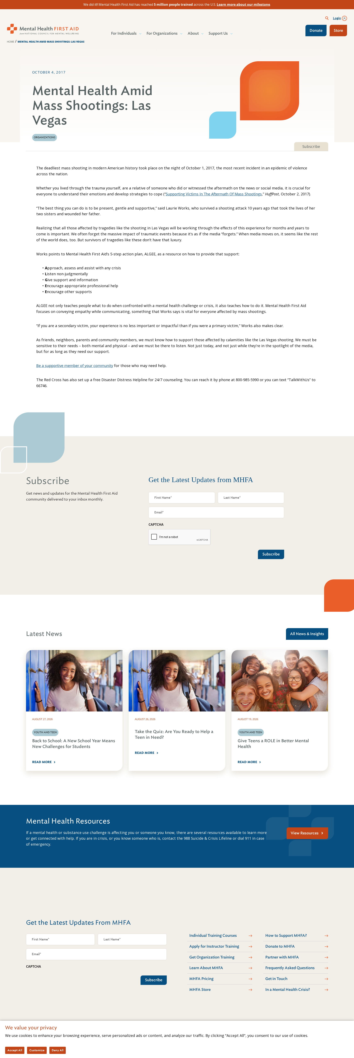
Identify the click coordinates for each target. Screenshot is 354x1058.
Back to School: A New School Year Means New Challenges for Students (73, 743)
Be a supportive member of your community (74, 365)
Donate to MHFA (280, 946)
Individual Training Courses (213, 935)
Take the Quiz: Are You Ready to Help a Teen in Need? (174, 734)
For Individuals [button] (124, 33)
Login (337, 18)
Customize (36, 1050)
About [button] (193, 33)
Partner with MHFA (282, 957)
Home (10, 41)
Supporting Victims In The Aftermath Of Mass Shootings (214, 193)
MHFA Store (200, 989)
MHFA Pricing (201, 978)
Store (338, 30)
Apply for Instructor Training (214, 946)
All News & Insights (307, 633)
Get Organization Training (211, 957)
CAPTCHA (156, 524)
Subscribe (311, 146)
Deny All (58, 1050)
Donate (316, 30)
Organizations (44, 137)
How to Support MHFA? (286, 935)
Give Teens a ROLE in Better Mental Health (273, 743)
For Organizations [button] (162, 33)
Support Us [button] (218, 33)
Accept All (14, 1050)
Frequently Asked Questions (290, 967)
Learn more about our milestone (243, 4)
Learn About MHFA (206, 967)
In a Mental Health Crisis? (287, 989)
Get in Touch (276, 978)
